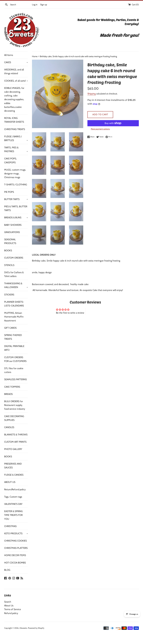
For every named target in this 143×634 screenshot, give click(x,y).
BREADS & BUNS (16, 217)
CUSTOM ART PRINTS (15, 441)
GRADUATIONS (12, 232)
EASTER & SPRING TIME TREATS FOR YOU (13, 515)
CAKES (16, 62)
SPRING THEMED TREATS (13, 337)
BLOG (7, 569)
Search (7, 601)
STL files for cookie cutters (13, 370)
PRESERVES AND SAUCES (13, 465)
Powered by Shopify (36, 628)
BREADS (8, 394)
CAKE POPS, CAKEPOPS (10, 160)
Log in (34, 4)
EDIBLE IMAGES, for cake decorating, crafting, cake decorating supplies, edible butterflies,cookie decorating (14, 99)
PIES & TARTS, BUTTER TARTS (15, 208)
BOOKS (8, 250)
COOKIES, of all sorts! (16, 80)
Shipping (91, 93)
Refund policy (11, 613)
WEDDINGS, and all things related (14, 71)
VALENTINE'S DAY (13, 504)
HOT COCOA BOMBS (15, 562)
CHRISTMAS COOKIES (15, 540)
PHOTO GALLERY (13, 449)
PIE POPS (9, 192)
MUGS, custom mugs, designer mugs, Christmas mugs (15, 173)
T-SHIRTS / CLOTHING (15, 184)
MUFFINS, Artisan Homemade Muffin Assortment (14, 316)
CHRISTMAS (10, 526)
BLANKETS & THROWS (16, 434)
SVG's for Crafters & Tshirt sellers (14, 274)
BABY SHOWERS (13, 224)
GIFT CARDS (10, 327)
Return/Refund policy (15, 489)
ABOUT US (9, 482)
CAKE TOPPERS (12, 386)
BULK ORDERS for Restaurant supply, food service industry (14, 405)
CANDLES (9, 427)
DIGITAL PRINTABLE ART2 (14, 348)
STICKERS (9, 294)
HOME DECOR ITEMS (15, 555)
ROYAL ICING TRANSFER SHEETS (14, 120)
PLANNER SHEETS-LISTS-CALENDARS (14, 303)
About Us (8, 605)
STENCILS (9, 265)
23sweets (23, 628)
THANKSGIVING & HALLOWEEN (16, 285)
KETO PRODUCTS (16, 533)
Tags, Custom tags (13, 496)
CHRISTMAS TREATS (14, 129)
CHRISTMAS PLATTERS (16, 548)
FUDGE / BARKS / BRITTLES (16, 138)
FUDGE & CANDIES (13, 474)
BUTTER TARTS (16, 199)
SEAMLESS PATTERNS (15, 379)
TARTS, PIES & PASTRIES (16, 149)
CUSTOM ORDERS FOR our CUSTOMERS (15, 359)
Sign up (43, 4)
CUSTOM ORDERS (13, 257)
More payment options (100, 129)
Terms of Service (12, 609)
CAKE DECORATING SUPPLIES (14, 418)
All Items (8, 55)
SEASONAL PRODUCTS (10, 241)
